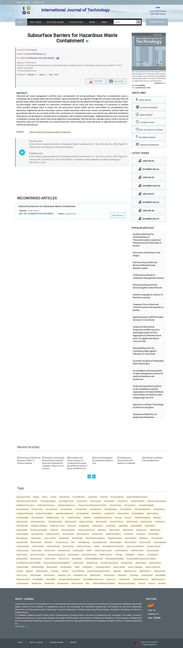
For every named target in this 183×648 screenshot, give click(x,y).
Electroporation (22, 538)
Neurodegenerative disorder (113, 546)
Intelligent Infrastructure (25, 505)
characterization (115, 505)
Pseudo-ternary (37, 509)
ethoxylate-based (110, 509)
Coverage (118, 554)
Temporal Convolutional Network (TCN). (92, 505)
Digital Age (117, 571)
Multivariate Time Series (46, 505)
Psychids (20, 571)
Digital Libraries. (145, 571)
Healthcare (54, 530)
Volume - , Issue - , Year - (43, 74)
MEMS (77, 567)
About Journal (23, 2)
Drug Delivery (87, 567)
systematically (84, 526)
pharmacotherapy (53, 546)
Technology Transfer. (66, 501)
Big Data (36, 497)
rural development (121, 550)
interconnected (157, 538)
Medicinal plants (42, 571)
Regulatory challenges (39, 526)
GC (63, 517)
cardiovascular (97, 526)
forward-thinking (78, 571)
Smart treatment (130, 538)
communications (155, 563)
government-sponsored (56, 554)
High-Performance (158, 579)
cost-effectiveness (117, 521)
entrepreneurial (22, 550)
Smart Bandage (77, 538)
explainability (123, 526)
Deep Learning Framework (157, 501)
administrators (95, 575)
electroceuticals (38, 546)
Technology (134, 575)
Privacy (44, 497)
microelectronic (126, 563)
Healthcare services (57, 526)
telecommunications (38, 521)
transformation (78, 550)
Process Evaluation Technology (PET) (57, 563)
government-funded (37, 554)
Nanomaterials (124, 579)
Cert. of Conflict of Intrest (151, 130)
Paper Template (146, 115)
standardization (66, 567)
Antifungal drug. (83, 542)
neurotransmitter (23, 546)
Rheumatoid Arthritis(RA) (115, 558)
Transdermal (128, 534)
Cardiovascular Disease (86, 530)
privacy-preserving (23, 497)
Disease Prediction (68, 530)
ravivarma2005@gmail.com (35, 54)
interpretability (22, 530)
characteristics (97, 534)
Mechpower (122, 575)
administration (114, 530)
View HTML (118, 81)
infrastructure (82, 501)
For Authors (76, 22)
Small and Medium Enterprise (137, 497)
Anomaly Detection (137, 501)
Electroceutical (68, 546)
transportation (109, 501)
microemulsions (130, 505)
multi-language (35, 575)
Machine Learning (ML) (38, 530)
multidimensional (52, 517)
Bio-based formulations (44, 513)
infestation (55, 571)
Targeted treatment (115, 538)
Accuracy (128, 517)
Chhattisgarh (130, 554)
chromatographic (138, 513)
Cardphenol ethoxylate (25, 513)
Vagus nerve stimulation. (135, 546)
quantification (109, 513)
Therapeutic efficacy (103, 567)
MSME (89, 550)
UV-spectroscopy (62, 542)
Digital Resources (130, 571)
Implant (96, 546)
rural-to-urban (36, 550)
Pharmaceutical (77, 583)
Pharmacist (72, 526)
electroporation (68, 534)
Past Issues (36, 22)
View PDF (97, 81)
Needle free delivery (113, 534)
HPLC (73, 542)
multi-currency (22, 575)
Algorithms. (102, 530)
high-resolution (152, 513)
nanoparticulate (147, 575)
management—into (80, 575)
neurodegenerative (100, 542)
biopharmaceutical (52, 534)
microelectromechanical (109, 563)
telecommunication (55, 521)
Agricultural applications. (64, 513)
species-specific (119, 567)
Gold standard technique (103, 517)
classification (110, 526)
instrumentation (37, 517)
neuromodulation (160, 542)
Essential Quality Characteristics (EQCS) (141, 558)
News (104, 22)
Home (21, 22)
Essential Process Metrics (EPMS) (28, 563)
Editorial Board (55, 22)
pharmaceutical (123, 513)
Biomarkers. (144, 538)
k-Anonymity (92, 497)
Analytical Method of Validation (104, 583)
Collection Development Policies (98, 571)
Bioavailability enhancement (93, 579)
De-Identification (79, 497)
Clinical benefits (22, 526)
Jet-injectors (140, 534)
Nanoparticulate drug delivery (69, 579)
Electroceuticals (130, 542)
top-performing (73, 554)
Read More (117, 215)
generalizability (136, 526)
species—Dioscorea (153, 567)
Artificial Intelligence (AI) (94, 558)
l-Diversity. (104, 497)
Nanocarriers (111, 579)
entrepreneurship (153, 546)
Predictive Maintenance (66, 505)
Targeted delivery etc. (140, 579)
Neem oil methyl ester (142, 509)
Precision (118, 517)
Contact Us (38, 2)
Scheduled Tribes (137, 550)
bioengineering (92, 563)
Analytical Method (73, 517)
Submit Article (157, 21)
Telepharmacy (160, 521)
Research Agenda (117, 497)
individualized (150, 526)
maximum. (65, 571)
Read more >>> (160, 83)
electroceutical (145, 542)
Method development (142, 517)
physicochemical (22, 509)
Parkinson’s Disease (84, 546)
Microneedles (154, 534)
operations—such (64, 575)
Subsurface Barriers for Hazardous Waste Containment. (50, 132)
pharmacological (22, 534)
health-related (22, 554)
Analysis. (141, 554)
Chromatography (83, 513)
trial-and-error (64, 558)
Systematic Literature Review (27, 501)
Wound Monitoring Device (95, 538)
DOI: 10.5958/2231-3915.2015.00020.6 (38, 58)
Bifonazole (48, 542)
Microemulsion (159, 509)
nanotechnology (22, 567)
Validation (87, 517)
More (92, 22)
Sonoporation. (36, 538)
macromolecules (37, 534)
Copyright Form (146, 122)
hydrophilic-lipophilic (146, 505)
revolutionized (152, 554)
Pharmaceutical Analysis (126, 583)
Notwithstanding (37, 567)
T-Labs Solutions (148, 644)
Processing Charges (146, 137)
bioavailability (77, 558)
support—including (86, 521)
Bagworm (29, 571)
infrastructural (95, 501)
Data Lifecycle (65, 497)
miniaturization (52, 567)
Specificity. (157, 517)
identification (96, 513)
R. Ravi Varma (31, 50)
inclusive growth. (153, 550)
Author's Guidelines (148, 108)
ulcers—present (50, 538)
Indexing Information (149, 145)
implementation (159, 571)
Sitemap (73, 642)
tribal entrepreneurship (103, 550)
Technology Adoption (48, 501)
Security (53, 497)
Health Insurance (106, 554)
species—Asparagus (135, 567)
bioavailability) (38, 579)
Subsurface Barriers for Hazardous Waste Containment (72, 38)
